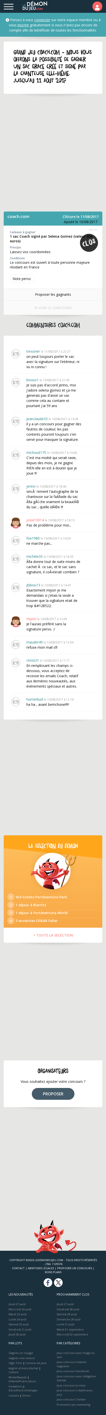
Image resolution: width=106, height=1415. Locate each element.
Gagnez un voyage (21, 1353)
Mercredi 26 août (20, 1309)
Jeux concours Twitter (71, 1399)
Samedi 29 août (67, 1314)
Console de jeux (36, 1363)
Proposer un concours (74, 1268)
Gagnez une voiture (22, 1358)
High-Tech (15, 1363)
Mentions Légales (41, 1268)
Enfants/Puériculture (22, 1381)
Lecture (14, 1395)
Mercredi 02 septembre (72, 1334)
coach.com (18, 216)
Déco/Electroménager (23, 1390)
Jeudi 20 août (17, 1334)
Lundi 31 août (65, 1324)
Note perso (22, 278)
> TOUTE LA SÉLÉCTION (53, 935)
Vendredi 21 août (20, 1329)
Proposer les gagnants (53, 294)
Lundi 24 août (17, 1319)
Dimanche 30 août (69, 1319)
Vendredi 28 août (68, 1309)
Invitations (15, 1386)
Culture (13, 1372)
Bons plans (53, 1272)
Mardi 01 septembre (70, 1329)
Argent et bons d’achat (23, 1368)
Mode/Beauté (18, 1377)
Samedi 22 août (19, 1324)
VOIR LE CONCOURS (54, 307)
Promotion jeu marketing (73, 1404)
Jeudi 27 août (17, 1304)
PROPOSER (53, 1094)
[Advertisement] (53, 153)
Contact (18, 1268)
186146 (92, 229)
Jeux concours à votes (71, 1385)
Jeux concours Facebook (73, 1371)
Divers (26, 1395)
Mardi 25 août (18, 1314)
